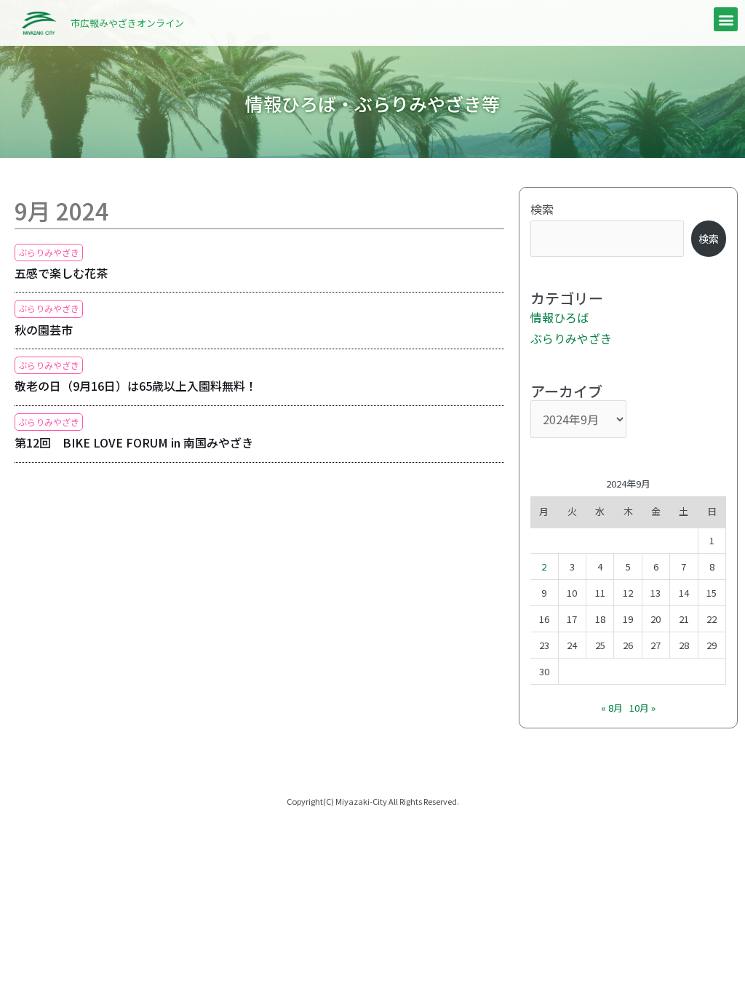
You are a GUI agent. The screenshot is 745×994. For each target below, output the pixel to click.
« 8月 (612, 708)
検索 (542, 209)
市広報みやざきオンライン (127, 23)
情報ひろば (559, 317)
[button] (726, 19)
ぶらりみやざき (48, 252)
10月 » (642, 708)
